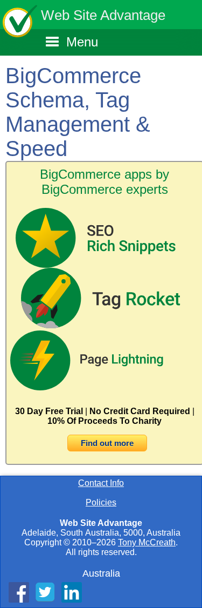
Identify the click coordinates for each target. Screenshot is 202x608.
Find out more (107, 443)
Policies (101, 502)
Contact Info (101, 483)
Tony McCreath (147, 542)
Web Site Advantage (103, 15)
